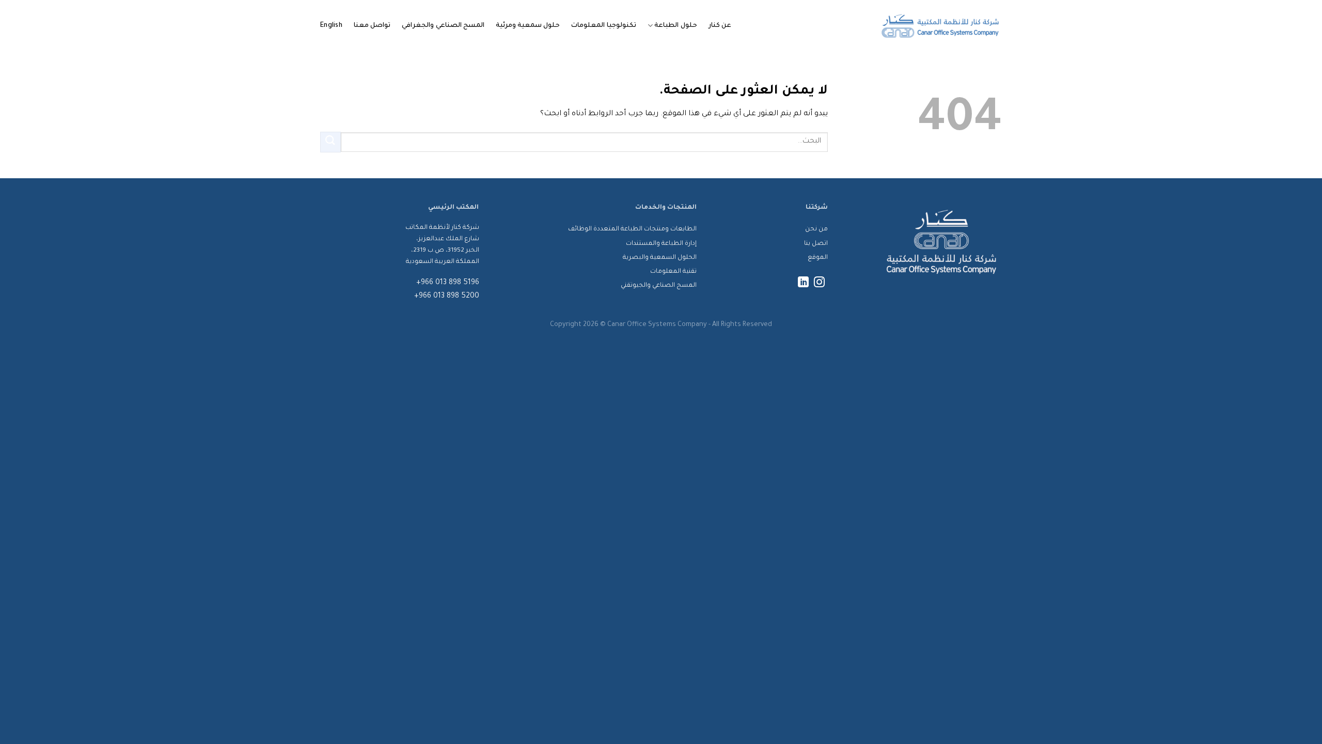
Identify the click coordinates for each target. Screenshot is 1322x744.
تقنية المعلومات (673, 271)
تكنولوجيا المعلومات (603, 25)
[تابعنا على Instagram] (819, 283)
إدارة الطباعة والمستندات (661, 243)
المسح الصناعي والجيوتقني (659, 285)
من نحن (816, 229)
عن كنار (720, 25)
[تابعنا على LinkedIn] (802, 283)
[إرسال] (330, 142)
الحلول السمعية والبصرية (660, 257)
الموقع (818, 257)
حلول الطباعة (675, 25)
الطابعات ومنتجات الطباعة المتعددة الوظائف (632, 229)
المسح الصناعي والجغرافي (443, 25)
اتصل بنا (816, 243)
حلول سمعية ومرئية (528, 25)
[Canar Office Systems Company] (940, 26)
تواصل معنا (372, 25)
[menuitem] (331, 26)
